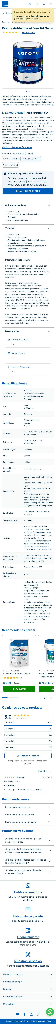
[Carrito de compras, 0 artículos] (43, 4)
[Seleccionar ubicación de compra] (37, 4)
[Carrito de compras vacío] (43, 4)
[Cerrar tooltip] (50, 11)
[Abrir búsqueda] (30, 4)
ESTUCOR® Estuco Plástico (16, 673)
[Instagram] (31, 1014)
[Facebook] (24, 1014)
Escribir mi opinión (30, 755)
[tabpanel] (28, 63)
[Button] (44, 697)
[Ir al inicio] (5, 4)
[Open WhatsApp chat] (50, 1012)
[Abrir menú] (51, 4)
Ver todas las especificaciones (17, 147)
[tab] (26, 91)
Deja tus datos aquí (28, 191)
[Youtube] (17, 1014)
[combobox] (44, 771)
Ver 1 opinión (28, 32)
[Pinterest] (38, 1014)
